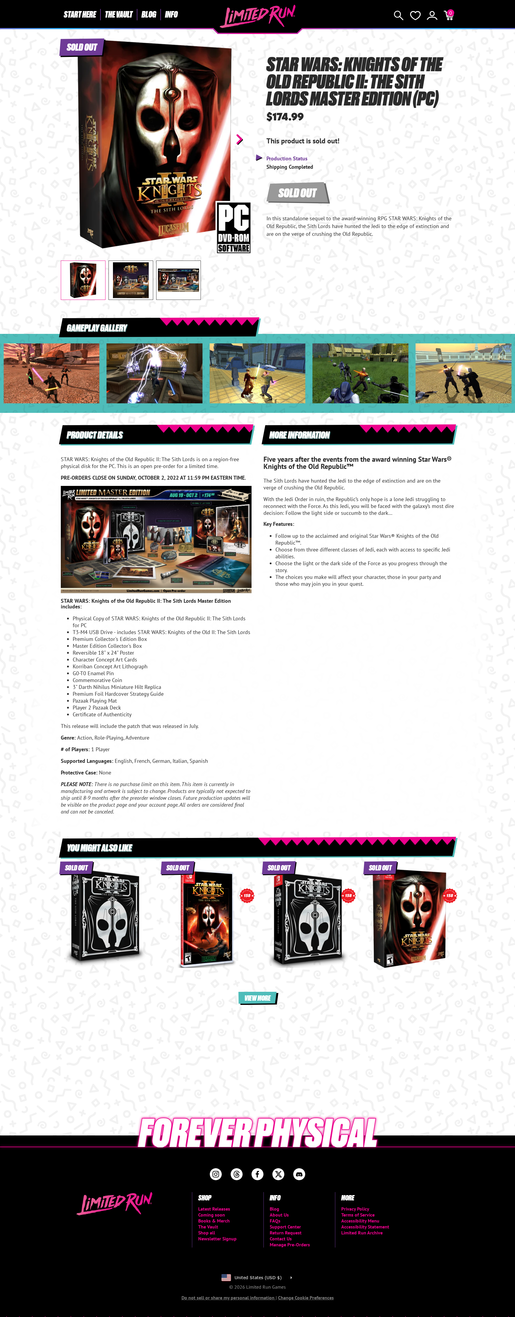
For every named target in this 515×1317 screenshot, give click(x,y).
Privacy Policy (355, 1209)
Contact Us (281, 1239)
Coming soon (211, 1215)
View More (257, 997)
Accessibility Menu (360, 1221)
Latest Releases (214, 1209)
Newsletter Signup (217, 1239)
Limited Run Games (258, 16)
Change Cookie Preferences (306, 1298)
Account (432, 15)
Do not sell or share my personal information (229, 1298)
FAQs (275, 1221)
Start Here (80, 14)
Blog (149, 14)
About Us (279, 1215)
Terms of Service (358, 1215)
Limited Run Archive (362, 1233)
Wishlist (415, 15)
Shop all (206, 1233)
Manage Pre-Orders (290, 1245)
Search (398, 15)
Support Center (285, 1227)
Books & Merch (214, 1221)
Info (171, 14)
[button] (70, 139)
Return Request (286, 1233)
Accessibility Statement (365, 1227)
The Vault (119, 14)
